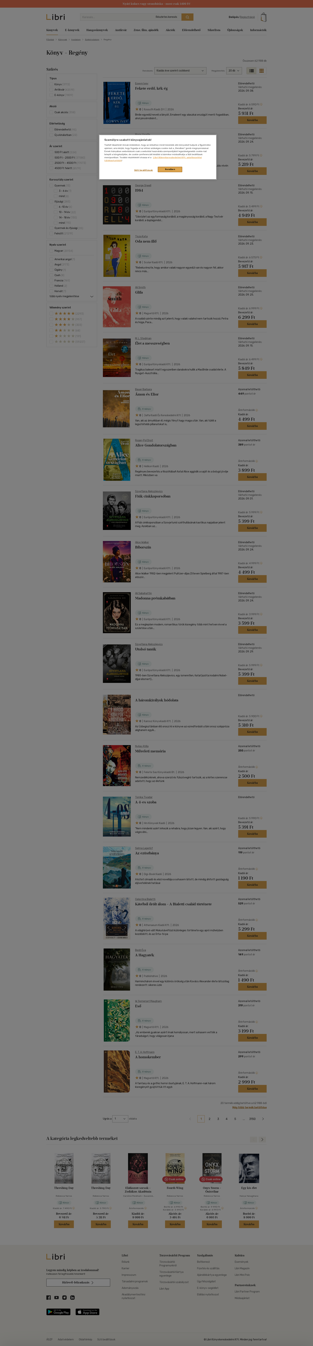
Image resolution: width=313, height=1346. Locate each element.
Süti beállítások (143, 170)
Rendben (170, 169)
